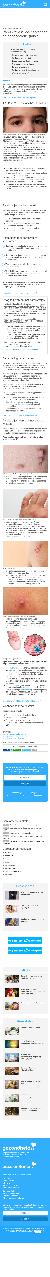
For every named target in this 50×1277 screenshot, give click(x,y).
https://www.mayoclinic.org (13, 738)
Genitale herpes (12, 686)
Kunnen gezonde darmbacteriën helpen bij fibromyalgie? (31, 1057)
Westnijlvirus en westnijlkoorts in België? (24, 825)
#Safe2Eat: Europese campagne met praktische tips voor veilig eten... (33, 991)
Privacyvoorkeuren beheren (13, 1198)
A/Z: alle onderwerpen (11, 1185)
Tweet (26, 750)
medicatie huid (10, 868)
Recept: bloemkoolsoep (30, 1028)
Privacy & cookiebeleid (11, 1193)
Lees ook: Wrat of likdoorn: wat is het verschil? (22, 701)
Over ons (6, 1178)
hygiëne (8, 859)
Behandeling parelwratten (20, 67)
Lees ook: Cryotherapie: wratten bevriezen (20, 415)
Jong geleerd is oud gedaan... (33, 1003)
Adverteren (7, 1183)
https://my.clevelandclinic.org (14, 734)
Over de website (9, 1191)
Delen (7, 750)
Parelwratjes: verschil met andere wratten (26, 70)
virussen (8, 852)
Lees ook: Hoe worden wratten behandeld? (21, 350)
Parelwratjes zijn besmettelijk (22, 58)
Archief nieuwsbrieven (11, 1188)
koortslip (27, 690)
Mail (34, 750)
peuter (7, 862)
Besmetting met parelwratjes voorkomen (25, 61)
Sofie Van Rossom (13, 742)
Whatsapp (17, 750)
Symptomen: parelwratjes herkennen (24, 55)
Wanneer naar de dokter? (20, 73)
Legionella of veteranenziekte (21, 833)
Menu (45, 4)
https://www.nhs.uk (10, 736)
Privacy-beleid (38, 795)
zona (29, 571)
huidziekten (9, 856)
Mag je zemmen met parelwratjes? (23, 64)
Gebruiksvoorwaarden (11, 1196)
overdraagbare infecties (13, 871)
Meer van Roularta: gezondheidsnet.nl (17, 1175)
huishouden (9, 874)
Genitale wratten (13, 668)
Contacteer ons (8, 1181)
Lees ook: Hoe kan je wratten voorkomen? (20, 293)
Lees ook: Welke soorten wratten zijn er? (19, 98)
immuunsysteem (11, 865)
